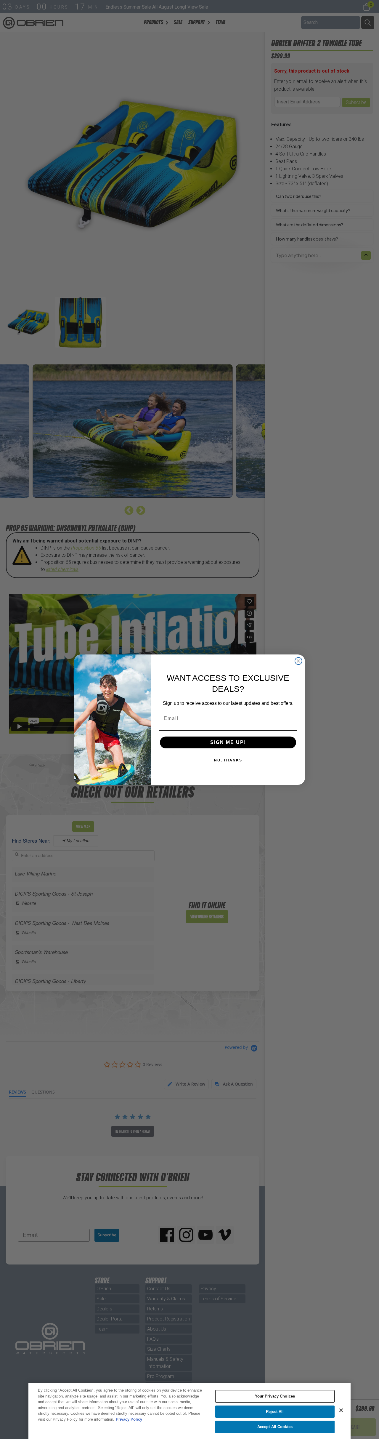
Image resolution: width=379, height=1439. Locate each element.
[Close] (341, 1410)
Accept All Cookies (275, 1426)
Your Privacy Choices (275, 1396)
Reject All (275, 1411)
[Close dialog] (298, 661)
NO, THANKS (228, 760)
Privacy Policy (129, 1419)
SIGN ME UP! (228, 742)
